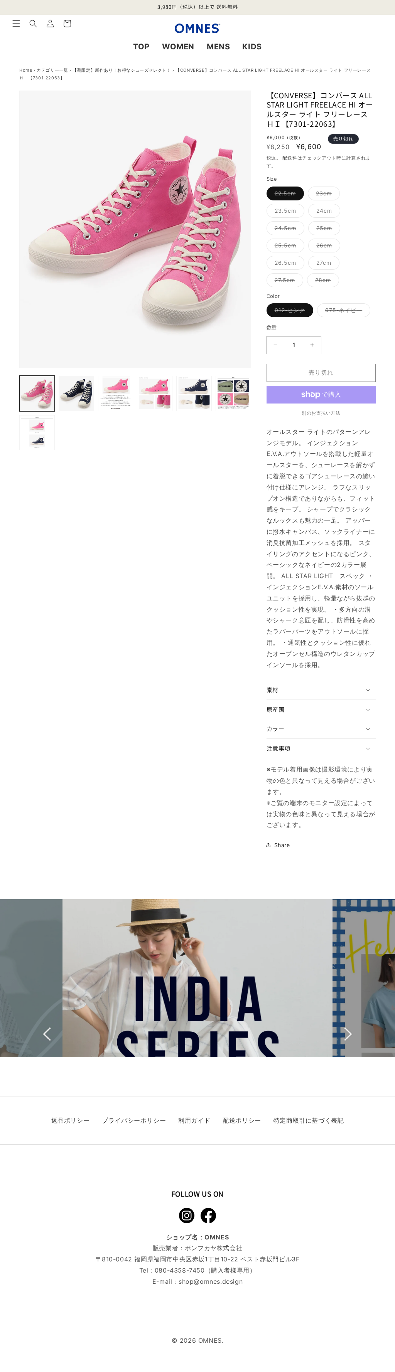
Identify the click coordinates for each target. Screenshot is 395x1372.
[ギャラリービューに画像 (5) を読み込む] (194, 393)
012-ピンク (293, 311)
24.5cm (288, 229)
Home (25, 70)
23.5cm (288, 212)
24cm (327, 212)
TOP (141, 46)
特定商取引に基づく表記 (308, 1120)
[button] (16, 23)
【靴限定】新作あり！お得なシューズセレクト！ (122, 70)
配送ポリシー (242, 1120)
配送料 (289, 158)
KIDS (252, 46)
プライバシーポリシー (134, 1120)
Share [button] (282, 845)
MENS (218, 46)
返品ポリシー (70, 1120)
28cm (325, 281)
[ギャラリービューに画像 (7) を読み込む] (37, 433)
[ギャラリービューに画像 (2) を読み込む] (76, 393)
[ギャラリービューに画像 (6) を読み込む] (233, 393)
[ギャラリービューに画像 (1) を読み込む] (37, 393)
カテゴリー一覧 (52, 70)
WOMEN (178, 46)
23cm (326, 195)
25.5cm (288, 247)
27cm (326, 264)
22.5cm (288, 195)
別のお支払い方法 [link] (321, 413)
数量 (272, 327)
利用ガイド (194, 1120)
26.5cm (288, 264)
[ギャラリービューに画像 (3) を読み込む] (115, 393)
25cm (327, 229)
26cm (327, 247)
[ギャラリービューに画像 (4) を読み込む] (154, 393)
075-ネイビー (346, 311)
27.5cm (287, 281)
